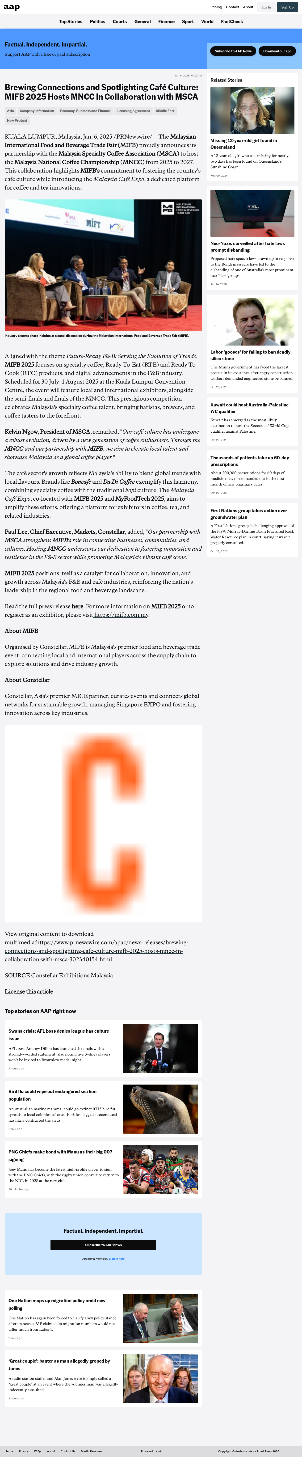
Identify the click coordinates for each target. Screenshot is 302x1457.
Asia (10, 110)
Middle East (165, 110)
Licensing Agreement (133, 110)
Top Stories (70, 21)
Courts (120, 21)
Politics (97, 21)
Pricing (216, 7)
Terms (9, 1451)
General (142, 21)
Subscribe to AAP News (233, 51)
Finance (166, 21)
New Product (17, 120)
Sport (188, 21)
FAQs (37, 1451)
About (248, 7)
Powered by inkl (151, 1451)
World (207, 21)
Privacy (24, 1451)
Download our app (277, 51)
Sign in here (117, 1258)
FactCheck (232, 21)
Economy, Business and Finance (85, 110)
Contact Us (68, 1451)
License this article (29, 991)
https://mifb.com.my (121, 615)
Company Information (37, 110)
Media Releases (91, 1451)
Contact (232, 7)
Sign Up (287, 7)
